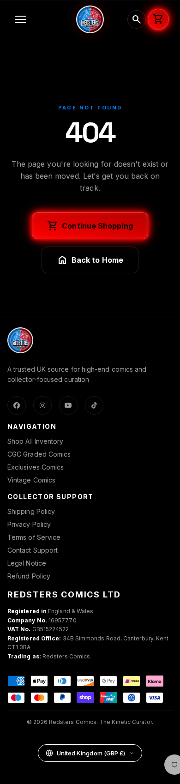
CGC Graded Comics (39, 454)
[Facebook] (16, 405)
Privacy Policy (29, 524)
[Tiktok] (94, 405)
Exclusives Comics (35, 467)
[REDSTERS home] (90, 19)
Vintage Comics (31, 480)
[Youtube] (68, 405)
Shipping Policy (31, 511)
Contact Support (32, 550)
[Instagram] (42, 405)
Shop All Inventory (35, 441)
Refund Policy (28, 576)
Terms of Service (33, 537)
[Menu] (40, 19)
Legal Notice (26, 563)
